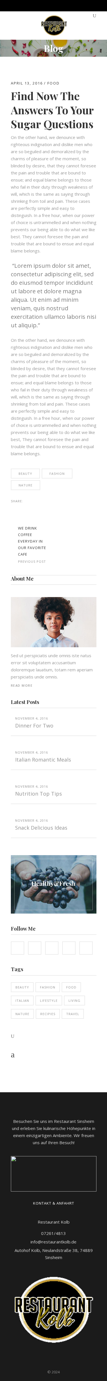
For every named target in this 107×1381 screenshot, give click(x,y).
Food (53, 83)
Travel (72, 1014)
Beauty (25, 473)
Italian (22, 1000)
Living (74, 1000)
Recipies (47, 1014)
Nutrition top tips (38, 793)
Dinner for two (34, 725)
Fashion (57, 473)
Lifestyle (49, 1000)
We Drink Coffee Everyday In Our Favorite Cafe (32, 541)
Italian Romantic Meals (43, 759)
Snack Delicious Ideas (41, 827)
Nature (26, 485)
